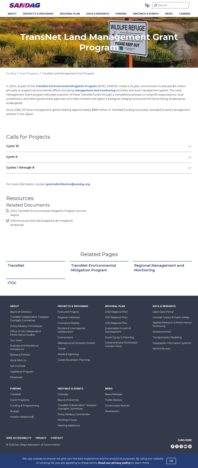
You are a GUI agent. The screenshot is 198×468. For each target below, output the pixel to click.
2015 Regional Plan (116, 323)
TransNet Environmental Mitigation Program (66, 86)
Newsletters (112, 411)
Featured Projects (68, 311)
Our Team (16, 340)
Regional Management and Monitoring (159, 267)
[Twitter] (177, 446)
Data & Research (97, 13)
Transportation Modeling (167, 337)
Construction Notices (117, 405)
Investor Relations (20, 416)
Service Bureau (162, 348)
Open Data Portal (163, 311)
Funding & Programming (24, 405)
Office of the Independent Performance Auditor (25, 333)
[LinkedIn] (190, 446)
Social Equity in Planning (119, 337)
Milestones (16, 377)
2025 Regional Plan (116, 311)
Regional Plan (115, 306)
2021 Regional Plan (116, 317)
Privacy (41, 438)
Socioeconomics (162, 331)
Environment (65, 337)
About (12, 13)
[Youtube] (185, 446)
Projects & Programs (38, 13)
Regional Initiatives (69, 317)
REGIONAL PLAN (70, 13)
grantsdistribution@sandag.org (68, 184)
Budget (14, 411)
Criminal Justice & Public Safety (171, 317)
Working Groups (67, 419)
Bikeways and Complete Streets (76, 343)
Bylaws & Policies (20, 354)
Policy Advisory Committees (26, 326)
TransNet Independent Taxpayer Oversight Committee (29, 319)
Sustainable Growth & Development (118, 330)
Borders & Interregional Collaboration (71, 330)
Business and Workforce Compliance (24, 347)
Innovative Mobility (69, 323)
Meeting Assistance (69, 425)
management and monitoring (95, 90)
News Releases (113, 394)
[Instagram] (181, 446)
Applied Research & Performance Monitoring (172, 324)
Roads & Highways (68, 354)
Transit (62, 348)
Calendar (63, 394)
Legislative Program (21, 371)
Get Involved (17, 366)
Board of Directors (20, 311)
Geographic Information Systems (172, 343)
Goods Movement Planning (74, 360)
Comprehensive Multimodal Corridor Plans (121, 344)
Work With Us (18, 360)
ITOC (12, 283)
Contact (57, 438)
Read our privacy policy (114, 463)
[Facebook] (172, 446)
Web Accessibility (18, 438)
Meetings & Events (146, 13)
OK (171, 461)
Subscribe (185, 440)
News (169, 13)
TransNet (16, 265)
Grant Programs (29, 73)
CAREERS (184, 13)
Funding (121, 13)
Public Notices (113, 400)
